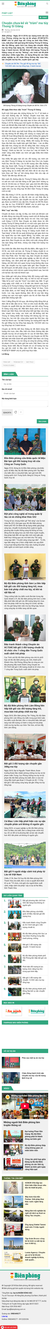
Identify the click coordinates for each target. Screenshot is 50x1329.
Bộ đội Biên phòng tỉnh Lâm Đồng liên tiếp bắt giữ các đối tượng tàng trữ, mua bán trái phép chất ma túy (24, 708)
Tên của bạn (6, 380)
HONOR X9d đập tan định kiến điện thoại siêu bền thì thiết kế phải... (35, 1185)
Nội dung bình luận (9, 399)
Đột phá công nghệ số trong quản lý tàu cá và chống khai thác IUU (23, 515)
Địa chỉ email (7, 389)
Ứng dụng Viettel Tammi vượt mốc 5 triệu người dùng (35, 1227)
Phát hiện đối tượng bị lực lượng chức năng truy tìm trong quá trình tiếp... (33, 969)
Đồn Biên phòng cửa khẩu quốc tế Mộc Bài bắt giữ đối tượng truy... (34, 913)
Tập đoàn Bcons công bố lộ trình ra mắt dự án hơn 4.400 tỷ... (35, 1241)
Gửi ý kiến (42, 421)
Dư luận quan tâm (13, 895)
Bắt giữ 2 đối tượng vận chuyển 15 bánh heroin (32, 946)
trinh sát (6, 362)
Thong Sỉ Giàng (8, 365)
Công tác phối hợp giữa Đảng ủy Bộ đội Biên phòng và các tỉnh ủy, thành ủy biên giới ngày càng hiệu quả (35, 1164)
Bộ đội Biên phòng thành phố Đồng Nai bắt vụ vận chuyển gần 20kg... (34, 991)
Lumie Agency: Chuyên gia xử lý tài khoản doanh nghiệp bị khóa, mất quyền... (35, 1256)
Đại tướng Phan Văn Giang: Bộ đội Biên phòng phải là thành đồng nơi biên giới (34, 1135)
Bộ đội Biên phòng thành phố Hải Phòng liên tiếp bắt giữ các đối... (35, 958)
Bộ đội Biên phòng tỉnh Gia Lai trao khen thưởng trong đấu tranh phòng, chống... (35, 936)
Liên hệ (5, 1316)
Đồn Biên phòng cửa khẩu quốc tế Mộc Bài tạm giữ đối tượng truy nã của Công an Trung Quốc (25, 461)
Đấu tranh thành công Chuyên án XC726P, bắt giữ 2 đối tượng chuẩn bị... (34, 924)
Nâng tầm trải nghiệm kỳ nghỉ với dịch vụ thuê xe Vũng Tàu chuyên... (35, 1213)
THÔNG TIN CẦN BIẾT (13, 1178)
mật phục (29, 362)
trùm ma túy (18, 362)
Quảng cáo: (11, 1314)
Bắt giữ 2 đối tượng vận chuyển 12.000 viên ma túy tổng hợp (33, 980)
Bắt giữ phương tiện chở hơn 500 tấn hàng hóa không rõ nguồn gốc (34, 902)
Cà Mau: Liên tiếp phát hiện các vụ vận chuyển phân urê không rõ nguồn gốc (24, 823)
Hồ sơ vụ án (9, 1051)
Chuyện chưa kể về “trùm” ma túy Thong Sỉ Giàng (25, 24)
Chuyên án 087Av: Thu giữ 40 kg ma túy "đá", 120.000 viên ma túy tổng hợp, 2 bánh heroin (23, 65)
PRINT (44, 17)
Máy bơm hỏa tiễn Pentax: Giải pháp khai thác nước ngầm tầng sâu (34, 1200)
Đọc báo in (9, 1003)
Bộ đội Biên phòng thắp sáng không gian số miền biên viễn (35, 1148)
